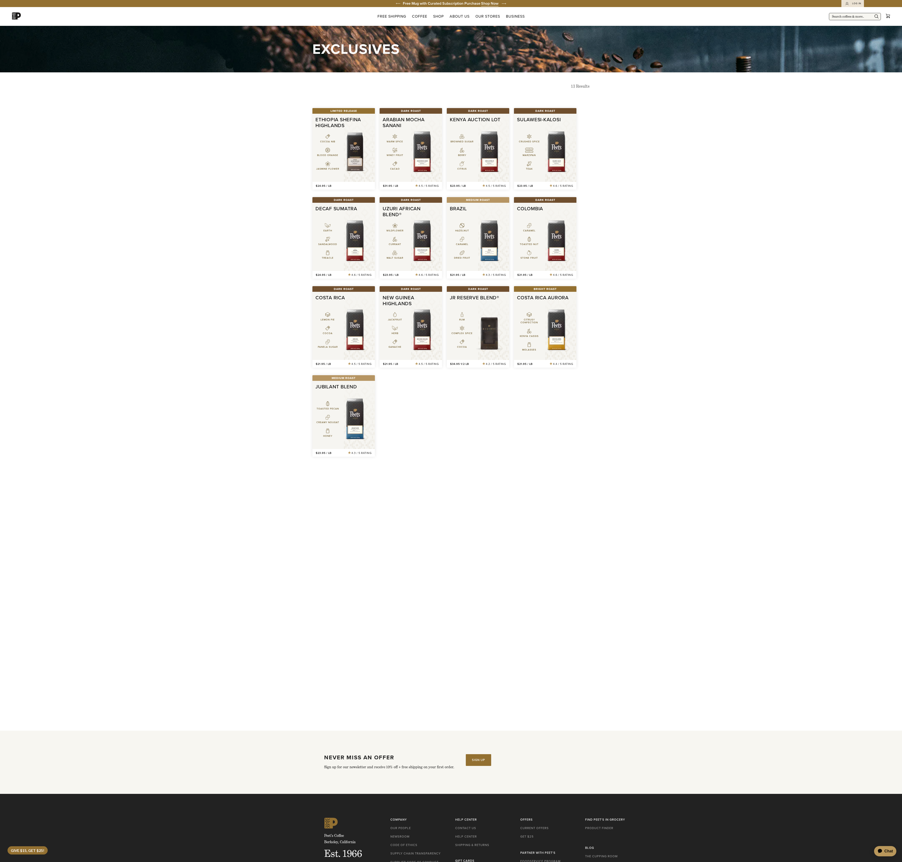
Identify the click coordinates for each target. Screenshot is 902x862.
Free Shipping (391, 16)
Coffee (419, 16)
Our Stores (487, 16)
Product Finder (599, 828)
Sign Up (478, 760)
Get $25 (527, 836)
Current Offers (534, 828)
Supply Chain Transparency (415, 853)
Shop (438, 16)
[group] (451, 3)
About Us (460, 16)
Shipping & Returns (472, 845)
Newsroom (400, 836)
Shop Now (489, 3)
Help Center (466, 836)
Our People (400, 828)
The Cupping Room (601, 856)
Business (515, 16)
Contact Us (465, 828)
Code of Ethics (403, 845)
